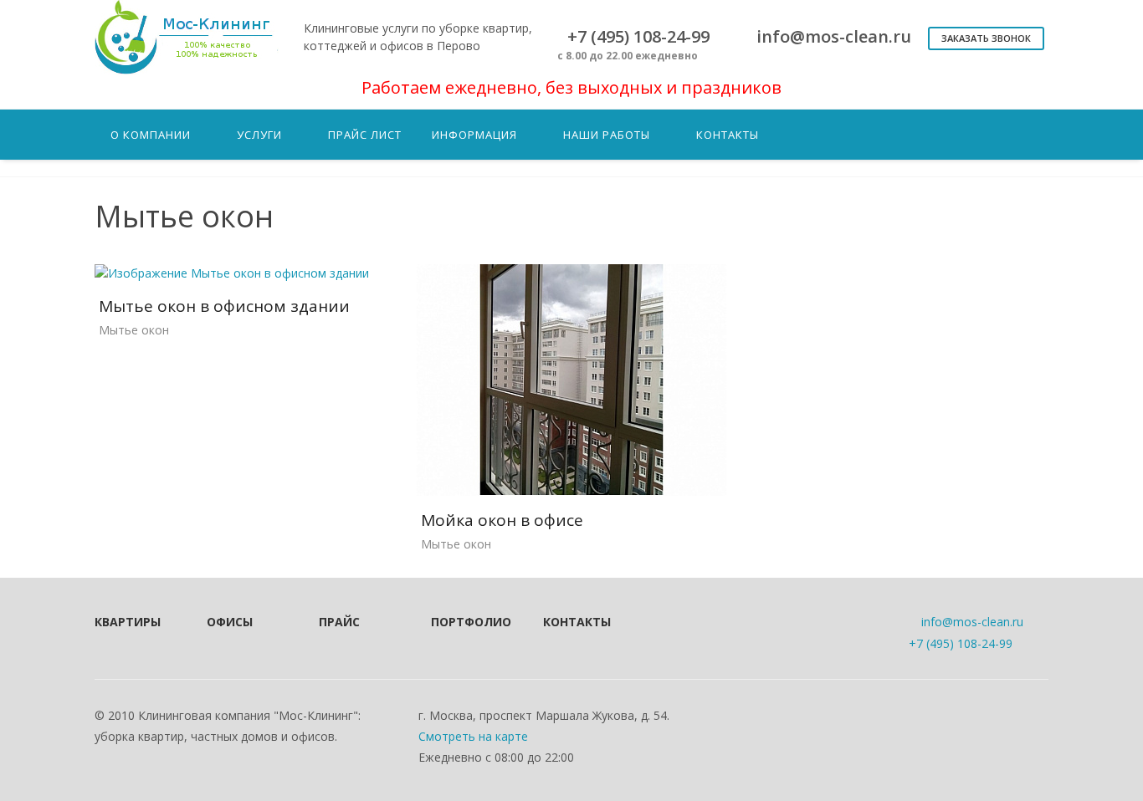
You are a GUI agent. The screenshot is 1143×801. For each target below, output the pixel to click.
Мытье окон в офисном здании (224, 306)
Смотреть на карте (473, 736)
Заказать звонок (986, 38)
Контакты (576, 622)
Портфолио (464, 622)
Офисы (230, 622)
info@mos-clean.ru (972, 622)
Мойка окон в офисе (502, 520)
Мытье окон (134, 330)
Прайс (339, 622)
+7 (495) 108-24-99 (960, 643)
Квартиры (128, 622)
